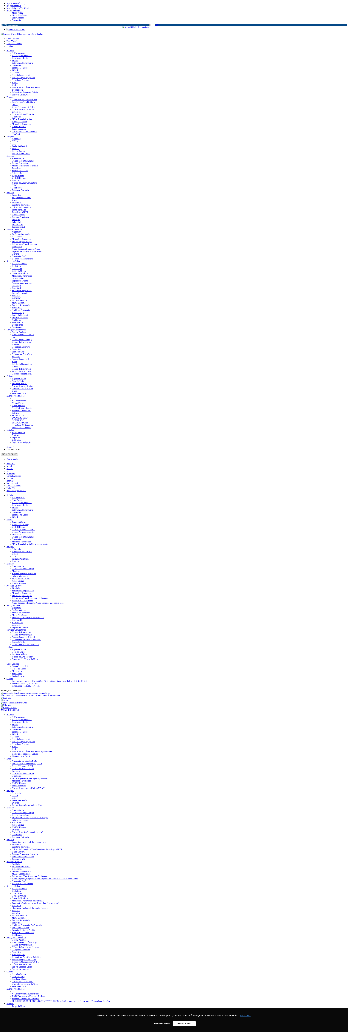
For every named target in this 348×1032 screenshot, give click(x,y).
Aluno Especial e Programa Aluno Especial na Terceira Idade (38, 603)
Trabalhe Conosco (14, 43)
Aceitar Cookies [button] (184, 1023)
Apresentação (12, 459)
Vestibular (16, 588)
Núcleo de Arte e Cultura (22, 657)
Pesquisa (10, 546)
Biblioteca (11, 473)
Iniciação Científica (20, 559)
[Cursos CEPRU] (9, 707)
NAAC (10, 468)
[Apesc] (5, 700)
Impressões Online (20, 627)
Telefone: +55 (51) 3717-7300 (25, 683)
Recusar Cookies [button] (162, 1023)
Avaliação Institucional (22, 502)
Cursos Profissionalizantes (23, 532)
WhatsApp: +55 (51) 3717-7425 (26, 686)
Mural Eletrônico (19, 615)
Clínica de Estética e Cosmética (25, 644)
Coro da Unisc (18, 652)
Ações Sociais (18, 581)
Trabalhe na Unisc (20, 515)
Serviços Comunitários (16, 630)
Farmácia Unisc (18, 642)
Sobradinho (17, 673)
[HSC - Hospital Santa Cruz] (14, 703)
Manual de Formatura (21, 613)
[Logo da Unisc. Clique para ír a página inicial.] (22, 34)
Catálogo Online (19, 610)
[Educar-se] (6, 705)
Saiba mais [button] (245, 1015)
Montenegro (17, 671)
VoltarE (10, 471)
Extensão (10, 564)
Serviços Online (13, 605)
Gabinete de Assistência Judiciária (26, 639)
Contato (10, 46)
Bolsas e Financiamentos (22, 600)
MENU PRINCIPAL (10, 710)
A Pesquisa (16, 549)
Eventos (15, 561)
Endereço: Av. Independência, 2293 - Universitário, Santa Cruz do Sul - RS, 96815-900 (49, 681)
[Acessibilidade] (130, 27)
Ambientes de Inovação (22, 551)
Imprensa (10, 481)
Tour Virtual (12, 41)
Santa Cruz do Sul (20, 666)
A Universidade (18, 497)
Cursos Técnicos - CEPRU (23, 529)
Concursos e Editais (20, 505)
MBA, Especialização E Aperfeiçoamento (30, 544)
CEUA (15, 554)
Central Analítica (14, 476)
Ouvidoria (16, 512)
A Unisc (10, 495)
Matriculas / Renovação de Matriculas (28, 617)
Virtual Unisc (17, 622)
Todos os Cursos (19, 522)
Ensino (10, 520)
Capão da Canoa (19, 669)
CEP (14, 556)
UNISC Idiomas (14, 486)
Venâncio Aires (18, 676)
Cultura (10, 647)
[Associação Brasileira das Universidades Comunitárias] (25, 693)
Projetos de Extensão (21, 578)
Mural (9, 466)
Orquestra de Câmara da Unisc (25, 659)
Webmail (16, 625)
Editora (10, 478)
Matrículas (16, 571)
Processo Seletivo (14, 586)
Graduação (16, 539)
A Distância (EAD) (20, 524)
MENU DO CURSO (9, 454)
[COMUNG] (30, 695)
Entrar (157, 25)
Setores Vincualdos (20, 576)
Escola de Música (19, 654)
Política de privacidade (16, 490)
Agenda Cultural (19, 649)
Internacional (143, 27)
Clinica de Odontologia (22, 635)
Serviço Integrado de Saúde (24, 637)
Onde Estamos (13, 39)
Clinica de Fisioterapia (21, 632)
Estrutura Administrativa (22, 510)
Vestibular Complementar (23, 591)
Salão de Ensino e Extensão (24, 573)
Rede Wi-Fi (17, 620)
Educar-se (16, 534)
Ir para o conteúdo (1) (16, 3)
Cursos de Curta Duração (23, 537)
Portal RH (11, 463)
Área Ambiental (19, 500)
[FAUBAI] (6, 698)
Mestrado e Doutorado (21, 542)
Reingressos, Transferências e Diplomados (30, 598)
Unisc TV (11, 488)
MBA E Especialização (22, 595)
